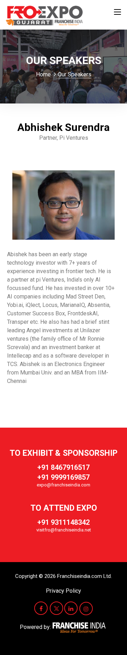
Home (43, 74)
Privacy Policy (63, 590)
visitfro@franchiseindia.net (63, 530)
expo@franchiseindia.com (63, 484)
